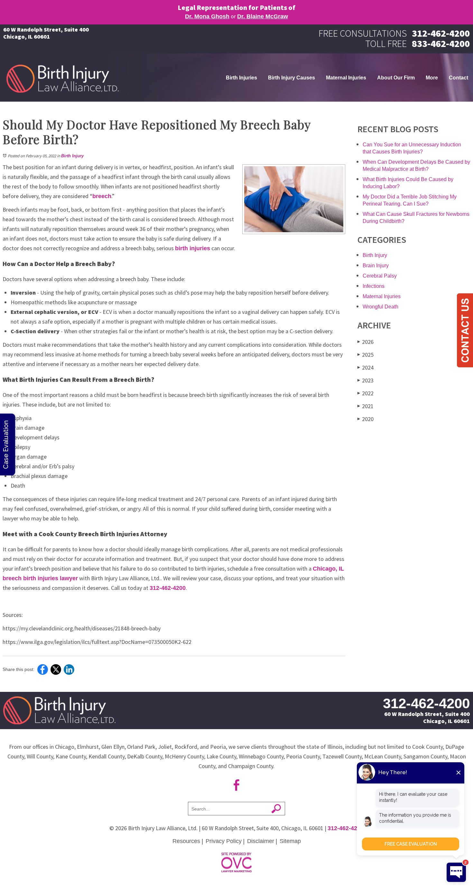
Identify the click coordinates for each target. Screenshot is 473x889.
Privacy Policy (224, 841)
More (432, 77)
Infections (374, 286)
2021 (365, 406)
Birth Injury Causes (291, 77)
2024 (365, 367)
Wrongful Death (380, 306)
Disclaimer (260, 841)
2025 (365, 354)
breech (101, 196)
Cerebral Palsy (380, 276)
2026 (365, 341)
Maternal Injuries (346, 77)
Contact (458, 77)
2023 (365, 380)
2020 (365, 419)
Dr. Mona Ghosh (207, 16)
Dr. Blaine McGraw (262, 16)
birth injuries (192, 248)
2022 (365, 393)
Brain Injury (376, 265)
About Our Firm (396, 77)
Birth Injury (72, 155)
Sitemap (290, 841)
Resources (186, 841)
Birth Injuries (241, 77)
